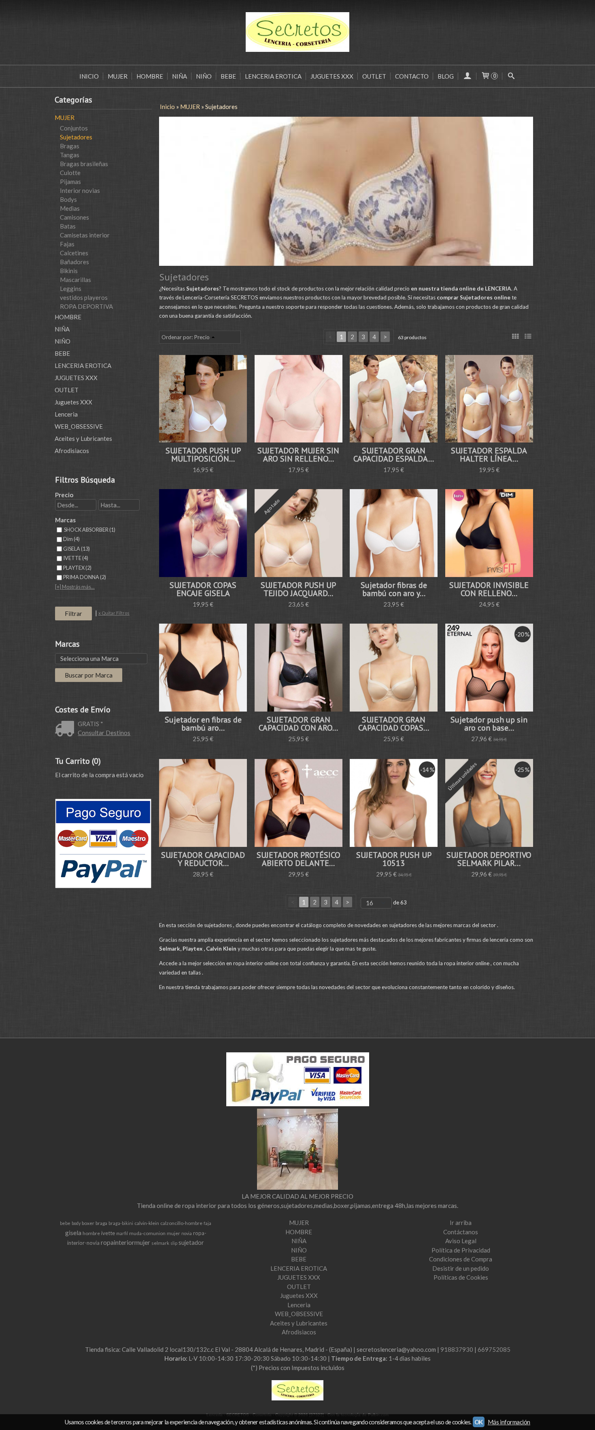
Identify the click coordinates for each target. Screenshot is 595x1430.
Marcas (65, 520)
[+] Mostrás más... (75, 587)
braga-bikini (120, 1223)
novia (186, 1233)
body (76, 1223)
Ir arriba (461, 1222)
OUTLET (374, 76)
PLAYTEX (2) (77, 567)
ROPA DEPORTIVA (86, 306)
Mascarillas (75, 279)
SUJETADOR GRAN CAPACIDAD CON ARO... (298, 723)
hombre (91, 1233)
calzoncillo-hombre (181, 1223)
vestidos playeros (84, 297)
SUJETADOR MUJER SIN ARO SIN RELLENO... (298, 454)
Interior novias (80, 190)
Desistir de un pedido (460, 1268)
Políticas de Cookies (461, 1277)
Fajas (67, 244)
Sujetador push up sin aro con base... (488, 723)
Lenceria (66, 414)
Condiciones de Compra (460, 1259)
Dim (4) (71, 539)
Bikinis (69, 270)
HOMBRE (149, 76)
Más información (509, 1422)
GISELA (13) (76, 548)
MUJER (118, 76)
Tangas (69, 154)
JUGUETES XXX (331, 76)
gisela (73, 1232)
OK (478, 1422)
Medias (70, 208)
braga (101, 1223)
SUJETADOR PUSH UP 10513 (393, 859)
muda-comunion (147, 1233)
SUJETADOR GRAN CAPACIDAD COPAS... (393, 723)
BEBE (228, 76)
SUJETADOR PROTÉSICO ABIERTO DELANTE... (298, 859)
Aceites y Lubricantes (83, 438)
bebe (65, 1223)
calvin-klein (146, 1223)
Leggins (70, 288)
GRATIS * (90, 723)
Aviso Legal (460, 1240)
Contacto (412, 76)
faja (207, 1223)
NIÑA (179, 76)
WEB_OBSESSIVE (79, 426)
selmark (160, 1243)
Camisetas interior (85, 235)
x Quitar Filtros (114, 613)
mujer (173, 1233)
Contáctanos (460, 1231)
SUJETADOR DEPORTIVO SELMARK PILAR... (488, 859)
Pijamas (70, 181)
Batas (68, 226)
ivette (108, 1233)
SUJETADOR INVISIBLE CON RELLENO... (489, 589)
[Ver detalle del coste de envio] (66, 729)
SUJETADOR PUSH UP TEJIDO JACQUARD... (298, 589)
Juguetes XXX (73, 402)
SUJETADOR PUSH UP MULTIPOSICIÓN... (203, 454)
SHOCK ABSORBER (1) (89, 529)
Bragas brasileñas (84, 163)
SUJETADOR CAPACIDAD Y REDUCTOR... (203, 859)
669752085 (494, 1349)
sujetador (191, 1242)
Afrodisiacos (72, 450)
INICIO (89, 76)
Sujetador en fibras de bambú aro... (203, 723)
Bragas (69, 146)
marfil (122, 1233)
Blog (446, 76)
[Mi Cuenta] (467, 76)
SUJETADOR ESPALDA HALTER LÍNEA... (489, 454)
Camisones (74, 217)
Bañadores (74, 261)
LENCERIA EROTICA (273, 76)
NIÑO (204, 76)
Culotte (70, 172)
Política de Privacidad (460, 1250)
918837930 (456, 1349)
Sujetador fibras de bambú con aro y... (394, 589)
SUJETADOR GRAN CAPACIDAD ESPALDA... (393, 454)
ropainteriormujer (125, 1242)
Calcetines (74, 253)
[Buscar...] (511, 76)
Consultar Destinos (104, 732)
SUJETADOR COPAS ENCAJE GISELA (203, 589)
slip (173, 1243)
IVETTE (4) (75, 558)
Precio (64, 494)
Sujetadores (76, 137)
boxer (88, 1223)
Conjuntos (74, 128)
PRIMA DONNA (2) (84, 577)
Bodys (68, 199)
